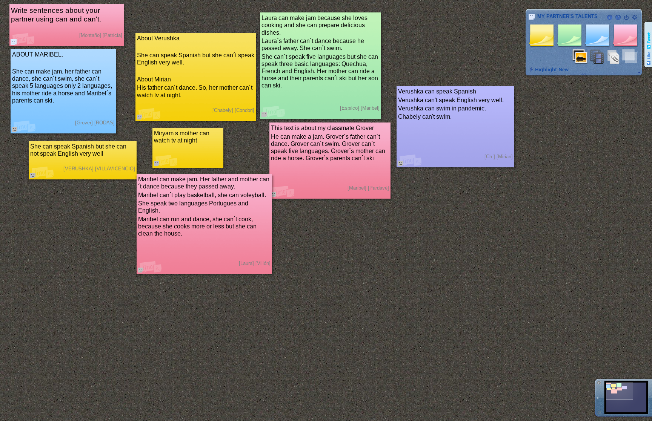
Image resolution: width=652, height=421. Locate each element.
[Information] (610, 17)
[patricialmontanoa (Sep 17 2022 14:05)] (14, 42)
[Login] (626, 17)
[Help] (618, 17)
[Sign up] (634, 17)
